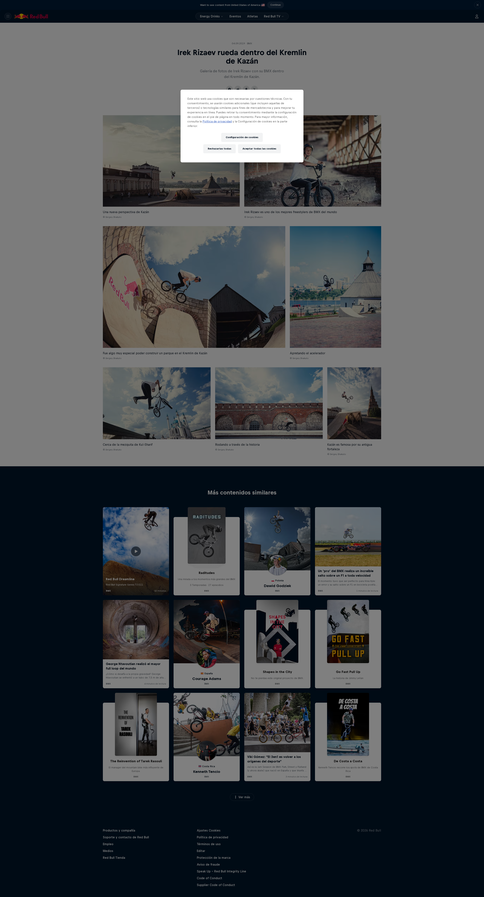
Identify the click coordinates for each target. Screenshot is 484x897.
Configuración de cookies (242, 137)
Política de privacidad (217, 121)
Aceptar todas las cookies (259, 148)
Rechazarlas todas (219, 148)
